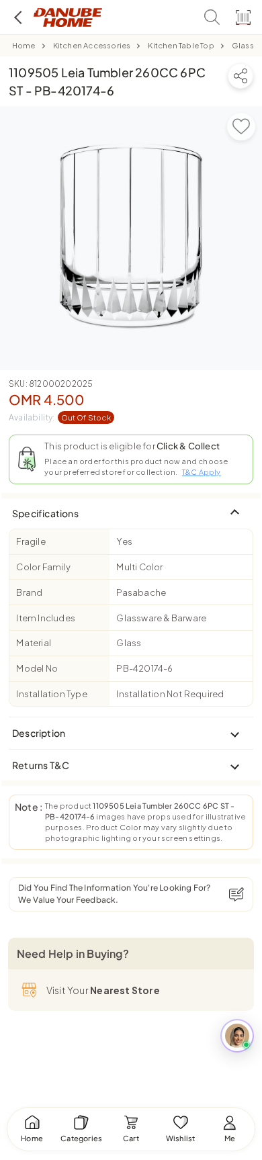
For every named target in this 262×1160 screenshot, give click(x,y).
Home (24, 45)
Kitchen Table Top (181, 45)
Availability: (60, 417)
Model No (37, 668)
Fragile (30, 541)
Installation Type (51, 693)
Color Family (43, 567)
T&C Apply (201, 471)
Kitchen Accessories (92, 45)
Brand (29, 592)
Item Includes (45, 618)
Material (33, 642)
